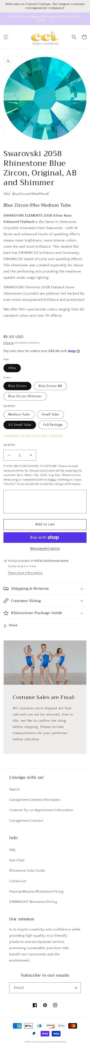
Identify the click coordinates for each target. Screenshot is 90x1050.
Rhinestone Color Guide (27, 871)
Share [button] (13, 625)
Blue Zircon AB (50, 386)
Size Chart (16, 860)
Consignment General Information (34, 800)
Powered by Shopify (56, 1042)
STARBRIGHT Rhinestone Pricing (33, 902)
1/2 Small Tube (19, 425)
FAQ (12, 850)
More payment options (45, 548)
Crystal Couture (39, 1042)
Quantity (9, 444)
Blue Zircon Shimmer (25, 396)
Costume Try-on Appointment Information (41, 810)
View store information (25, 573)
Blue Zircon (17, 386)
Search (14, 789)
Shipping (8, 343)
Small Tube (50, 414)
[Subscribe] (75, 987)
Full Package (53, 425)
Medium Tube (19, 414)
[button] (6, 37)
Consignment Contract (26, 821)
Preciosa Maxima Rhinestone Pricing (36, 891)
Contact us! (18, 881)
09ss (12, 368)
